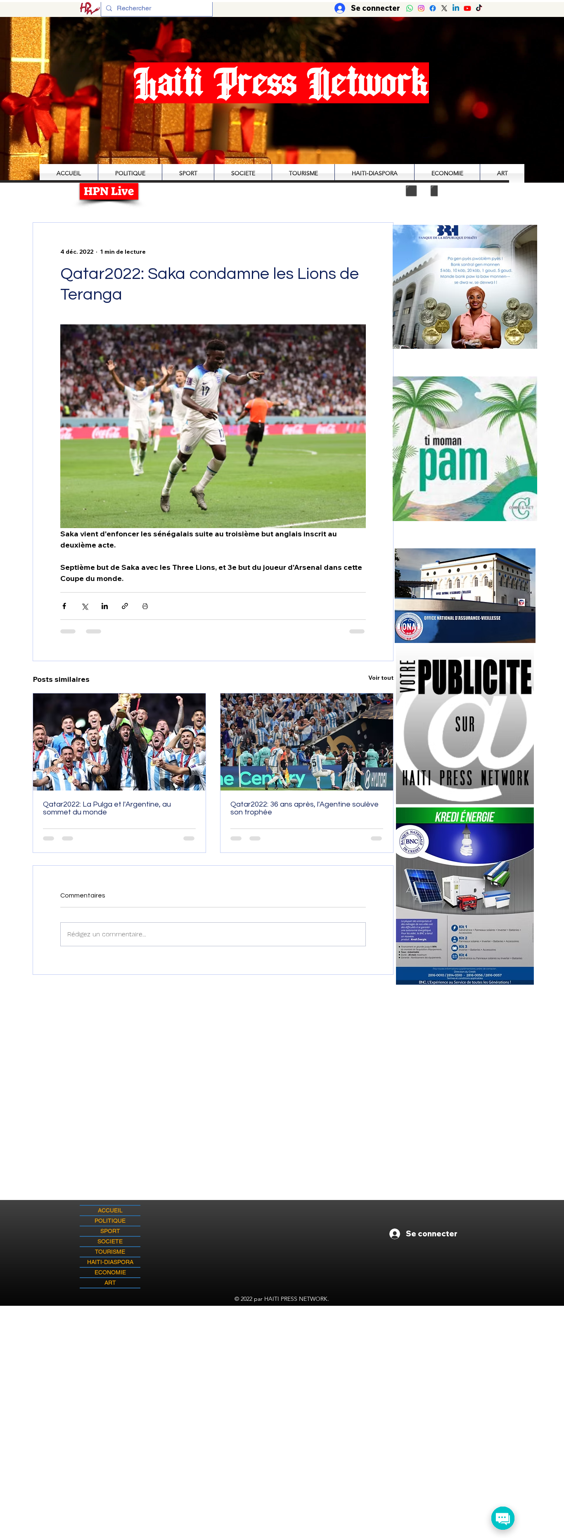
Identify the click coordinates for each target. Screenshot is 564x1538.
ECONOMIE (110, 1272)
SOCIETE (110, 1241)
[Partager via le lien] (125, 606)
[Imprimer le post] (145, 606)
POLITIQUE (110, 1220)
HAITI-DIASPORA (110, 1262)
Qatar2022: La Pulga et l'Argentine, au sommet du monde (107, 808)
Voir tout (380, 677)
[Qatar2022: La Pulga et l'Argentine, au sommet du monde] (119, 741)
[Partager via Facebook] (64, 606)
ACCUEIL (110, 1210)
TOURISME (110, 1251)
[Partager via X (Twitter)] (84, 606)
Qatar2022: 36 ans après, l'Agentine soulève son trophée (304, 808)
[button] (465, 448)
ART (110, 1282)
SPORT (110, 1231)
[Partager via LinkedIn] (105, 606)
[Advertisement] (282, 1363)
